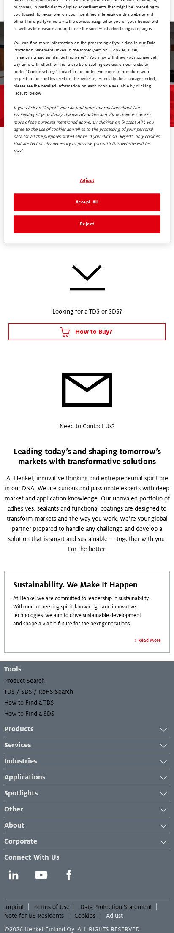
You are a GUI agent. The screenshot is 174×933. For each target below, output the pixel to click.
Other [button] (13, 809)
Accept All (87, 202)
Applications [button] (24, 777)
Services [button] (17, 745)
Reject (87, 224)
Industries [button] (20, 761)
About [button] (14, 825)
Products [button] (18, 729)
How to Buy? (92, 331)
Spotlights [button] (21, 793)
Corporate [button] (20, 841)
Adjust (114, 915)
